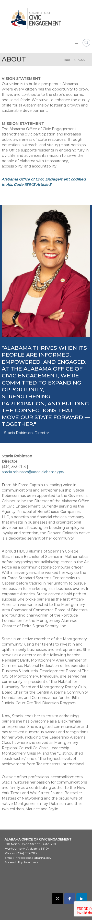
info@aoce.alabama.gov (33, 858)
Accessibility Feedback (22, 862)
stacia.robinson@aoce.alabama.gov (33, 472)
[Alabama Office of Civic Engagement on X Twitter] (57, 898)
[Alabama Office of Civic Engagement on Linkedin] (81, 898)
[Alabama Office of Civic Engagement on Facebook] (69, 898)
